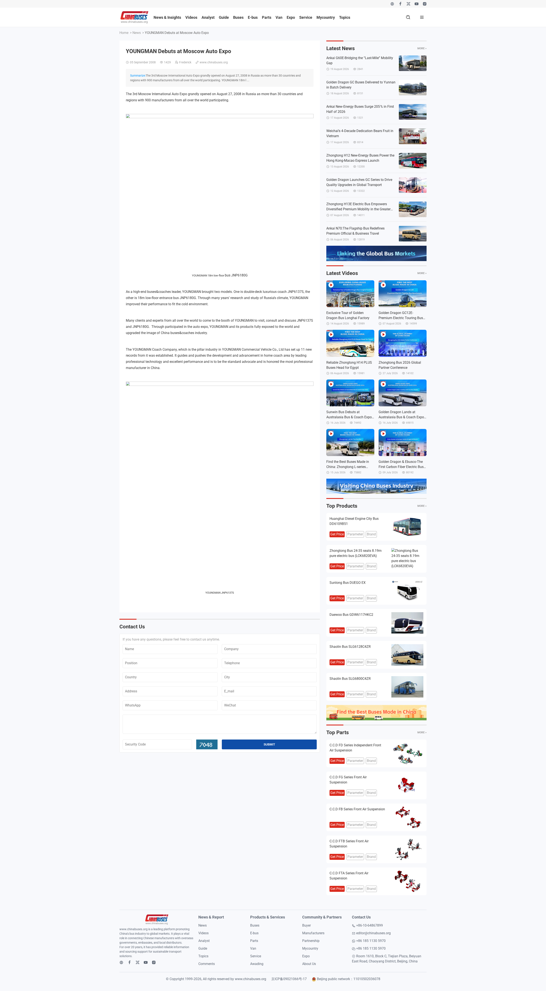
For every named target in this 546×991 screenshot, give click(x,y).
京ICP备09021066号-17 (289, 979)
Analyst (208, 17)
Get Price (337, 534)
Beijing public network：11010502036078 (348, 979)
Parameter (355, 534)
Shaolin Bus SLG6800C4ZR (350, 679)
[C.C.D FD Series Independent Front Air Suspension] (407, 753)
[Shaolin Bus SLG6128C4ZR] (407, 655)
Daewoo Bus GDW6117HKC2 (351, 615)
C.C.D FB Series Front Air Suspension (357, 809)
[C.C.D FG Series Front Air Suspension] (407, 785)
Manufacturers (313, 933)
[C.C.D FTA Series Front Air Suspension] (407, 881)
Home (123, 33)
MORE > (422, 48)
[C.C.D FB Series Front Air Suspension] (407, 817)
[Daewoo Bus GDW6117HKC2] (407, 623)
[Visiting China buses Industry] (376, 486)
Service (305, 17)
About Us (309, 964)
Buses (238, 17)
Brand (371, 534)
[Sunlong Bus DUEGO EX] (407, 591)
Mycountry (326, 17)
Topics (344, 17)
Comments (206, 964)
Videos (191, 17)
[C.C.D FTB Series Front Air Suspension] (407, 849)
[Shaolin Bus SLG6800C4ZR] (407, 686)
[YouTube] (416, 4)
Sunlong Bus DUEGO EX (348, 583)
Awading (256, 964)
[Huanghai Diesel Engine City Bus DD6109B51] (407, 527)
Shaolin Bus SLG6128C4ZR (350, 647)
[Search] (408, 17)
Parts (266, 17)
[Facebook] (400, 4)
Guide (224, 17)
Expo (291, 17)
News (136, 33)
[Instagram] (425, 4)
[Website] (392, 4)
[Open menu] (422, 17)
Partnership (310, 941)
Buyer (306, 925)
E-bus (253, 17)
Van (279, 17)
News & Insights (167, 17)
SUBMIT (269, 744)
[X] (408, 4)
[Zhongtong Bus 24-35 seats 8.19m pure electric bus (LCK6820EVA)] (407, 559)
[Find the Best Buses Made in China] (376, 712)
